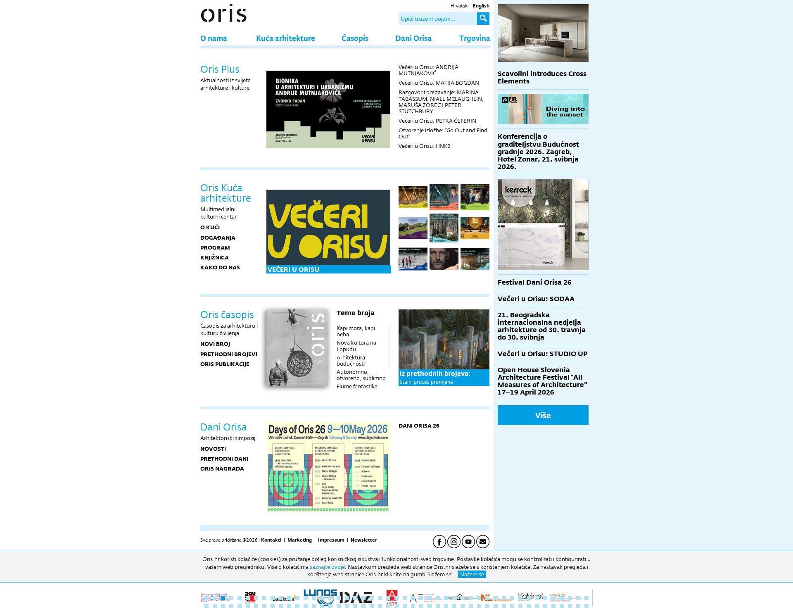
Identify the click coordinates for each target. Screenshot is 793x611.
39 (520, 598)
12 (297, 598)
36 (496, 598)
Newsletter (364, 540)
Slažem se (472, 574)
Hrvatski (460, 5)
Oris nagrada (222, 468)
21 (372, 598)
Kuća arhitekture (285, 37)
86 (520, 606)
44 (562, 598)
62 (322, 606)
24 (396, 598)
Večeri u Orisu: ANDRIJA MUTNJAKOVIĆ (428, 70)
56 (273, 606)
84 (504, 606)
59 (297, 606)
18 (347, 598)
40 (529, 598)
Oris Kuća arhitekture (225, 192)
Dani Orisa (413, 37)
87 (529, 606)
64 (339, 606)
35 (487, 598)
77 (446, 606)
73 (413, 606)
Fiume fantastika (357, 386)
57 (281, 606)
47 (586, 598)
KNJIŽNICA (214, 257)
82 (487, 606)
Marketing (299, 540)
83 (496, 606)
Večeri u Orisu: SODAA (536, 299)
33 (471, 598)
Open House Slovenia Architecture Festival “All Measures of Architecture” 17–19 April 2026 (542, 381)
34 (479, 598)
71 (396, 606)
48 (206, 606)
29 (438, 598)
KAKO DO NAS (220, 267)
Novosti (213, 448)
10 (281, 598)
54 (256, 606)
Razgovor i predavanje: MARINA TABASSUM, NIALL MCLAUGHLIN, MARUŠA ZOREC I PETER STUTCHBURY (441, 101)
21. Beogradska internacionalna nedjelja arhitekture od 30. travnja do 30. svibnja (542, 326)
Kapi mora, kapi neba (356, 331)
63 (330, 606)
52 (239, 606)
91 (562, 606)
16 (330, 598)
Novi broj (215, 343)
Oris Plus (220, 69)
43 (553, 598)
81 (479, 606)
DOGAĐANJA (217, 237)
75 (429, 606)
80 (471, 606)
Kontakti (271, 540)
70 (388, 606)
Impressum (331, 540)
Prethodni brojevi (228, 354)
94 (586, 606)
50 (223, 606)
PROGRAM (215, 247)
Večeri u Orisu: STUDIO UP (542, 353)
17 (339, 598)
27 (421, 598)
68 (372, 606)
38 (512, 598)
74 (421, 606)
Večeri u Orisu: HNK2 (425, 146)
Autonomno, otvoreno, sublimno (361, 375)
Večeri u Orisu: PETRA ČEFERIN (437, 120)
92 (570, 606)
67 (363, 606)
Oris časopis (227, 314)
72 (405, 606)
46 (578, 598)
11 (289, 598)
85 (512, 606)
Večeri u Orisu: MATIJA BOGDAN (439, 82)
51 (231, 606)
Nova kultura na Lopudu (356, 345)
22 (380, 598)
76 (438, 606)
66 (355, 606)
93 (578, 606)
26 (413, 598)
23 (388, 598)
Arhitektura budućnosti (351, 360)
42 (545, 598)
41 (537, 598)
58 (289, 606)
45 (570, 598)
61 (314, 606)
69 (380, 606)
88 (537, 606)
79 (463, 606)
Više (543, 415)
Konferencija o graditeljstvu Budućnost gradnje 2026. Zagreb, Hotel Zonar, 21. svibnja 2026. (538, 151)
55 (264, 606)
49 (215, 606)
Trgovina (474, 37)
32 (463, 598)
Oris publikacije (224, 364)
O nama (213, 37)
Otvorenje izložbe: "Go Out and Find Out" (443, 133)
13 (306, 598)
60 (306, 606)
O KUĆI (210, 227)
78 (454, 606)
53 (248, 606)
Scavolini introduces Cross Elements (542, 77)
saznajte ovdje (327, 567)
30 (446, 598)
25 (405, 598)
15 (322, 598)
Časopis (355, 37)
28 (429, 598)
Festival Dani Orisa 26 (535, 282)
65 (347, 606)
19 (355, 598)
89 (545, 606)
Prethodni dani (224, 458)
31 (454, 598)
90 (553, 606)
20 (363, 598)
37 (504, 598)
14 (314, 598)
